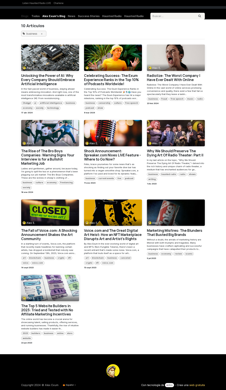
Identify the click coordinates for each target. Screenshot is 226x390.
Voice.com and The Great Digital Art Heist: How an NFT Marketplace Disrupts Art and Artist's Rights (113, 234)
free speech (131, 103)
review (178, 253)
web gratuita (197, 385)
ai (35, 103)
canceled (125, 258)
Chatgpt (27, 103)
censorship (104, 103)
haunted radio (168, 174)
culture (118, 103)
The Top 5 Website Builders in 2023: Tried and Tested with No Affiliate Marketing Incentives (47, 310)
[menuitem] (36, 3)
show (100, 108)
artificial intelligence (51, 103)
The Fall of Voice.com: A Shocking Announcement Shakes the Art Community (49, 234)
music (190, 99)
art (24, 258)
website (27, 338)
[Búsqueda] (200, 16)
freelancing (66, 182)
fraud (164, 99)
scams (188, 253)
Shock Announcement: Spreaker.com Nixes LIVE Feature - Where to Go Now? (112, 155)
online (60, 333)
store (69, 333)
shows (192, 174)
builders (35, 333)
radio (200, 99)
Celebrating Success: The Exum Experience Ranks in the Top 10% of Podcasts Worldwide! (111, 80)
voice (25, 263)
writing (152, 179)
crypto (61, 258)
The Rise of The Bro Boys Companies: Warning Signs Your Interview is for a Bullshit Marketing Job (47, 157)
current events (106, 178)
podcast (90, 108)
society (40, 108)
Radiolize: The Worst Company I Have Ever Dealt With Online (173, 78)
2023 (25, 333)
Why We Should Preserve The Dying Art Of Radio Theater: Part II (175, 153)
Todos (35, 16)
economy (27, 108)
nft (69, 258)
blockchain (35, 258)
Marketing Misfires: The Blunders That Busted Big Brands (174, 232)
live (119, 178)
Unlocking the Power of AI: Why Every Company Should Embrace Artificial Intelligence (48, 80)
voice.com (37, 263)
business (70, 103)
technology (53, 108)
